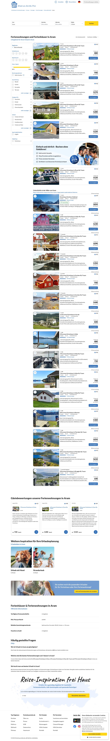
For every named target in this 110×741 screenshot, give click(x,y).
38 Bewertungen (70, 219)
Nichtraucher (23, 104)
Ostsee (13, 721)
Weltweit (13, 727)
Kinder (23, 102)
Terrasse (23, 90)
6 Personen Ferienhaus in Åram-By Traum (61, 659)
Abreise (57, 22)
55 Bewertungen (70, 376)
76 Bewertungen (70, 396)
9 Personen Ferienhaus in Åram (83, 659)
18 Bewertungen (70, 239)
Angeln (23, 134)
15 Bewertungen (70, 455)
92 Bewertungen (70, 173)
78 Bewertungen (70, 317)
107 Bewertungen (71, 278)
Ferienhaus (23, 141)
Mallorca (13, 724)
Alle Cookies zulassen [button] (94, 734)
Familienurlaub (23, 122)
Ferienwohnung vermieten (91, 2)
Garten (23, 84)
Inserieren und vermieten (60, 718)
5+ (26, 53)
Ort (13, 22)
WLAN (23, 81)
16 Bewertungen (70, 435)
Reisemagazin (43, 724)
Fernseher (23, 87)
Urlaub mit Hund (23, 116)
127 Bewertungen (71, 337)
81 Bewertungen (70, 127)
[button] (94, 737)
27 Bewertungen (70, 415)
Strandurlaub (23, 119)
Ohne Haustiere (23, 107)
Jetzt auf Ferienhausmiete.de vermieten (86, 591)
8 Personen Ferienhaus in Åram (41, 659)
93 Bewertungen (70, 357)
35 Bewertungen (70, 49)
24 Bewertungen (70, 68)
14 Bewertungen (70, 259)
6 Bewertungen (70, 200)
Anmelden (61, 2)
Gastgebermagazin (58, 721)
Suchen (91, 23)
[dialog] (94, 726)
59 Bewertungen (70, 88)
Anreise (43, 22)
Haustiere (23, 99)
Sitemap (13, 730)
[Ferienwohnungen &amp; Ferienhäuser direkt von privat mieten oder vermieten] (23, 6)
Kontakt (41, 730)
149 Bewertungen (71, 107)
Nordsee (13, 718)
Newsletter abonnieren (79, 695)
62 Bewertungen (70, 298)
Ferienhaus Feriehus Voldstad (68, 197)
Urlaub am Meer (23, 125)
